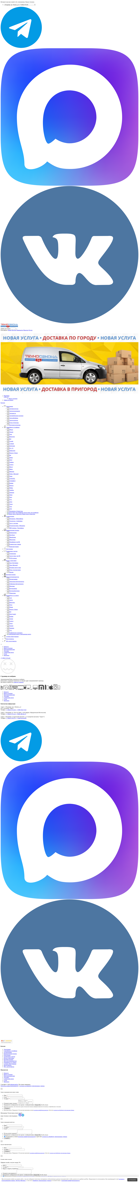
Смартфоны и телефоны (12, 427)
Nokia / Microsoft (13, 474)
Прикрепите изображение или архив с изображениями (19, 1105)
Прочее (11, 572)
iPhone (10, 330)
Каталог (3, 402)
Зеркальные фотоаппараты (16, 581)
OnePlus (11, 490)
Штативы (12, 586)
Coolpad (11, 443)
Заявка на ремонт (8, 400)
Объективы (12, 593)
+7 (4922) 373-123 (11, 714)
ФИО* (5, 1165)
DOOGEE (12, 446)
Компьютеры (13, 532)
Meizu (11, 469)
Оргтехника (9, 549)
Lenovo (11, 464)
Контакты (6, 655)
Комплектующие (14, 546)
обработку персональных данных (42, 1180)
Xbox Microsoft (13, 565)
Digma (11, 607)
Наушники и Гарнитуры (16, 511)
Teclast (11, 618)
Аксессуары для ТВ (14, 556)
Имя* (5, 1125)
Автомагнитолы (13, 408)
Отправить (7, 1108)
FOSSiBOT (12, 481)
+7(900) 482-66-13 (21, 714)
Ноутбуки (12, 535)
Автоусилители (13, 420)
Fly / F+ (11, 448)
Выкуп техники (13, 398)
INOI (10, 460)
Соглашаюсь (132, 1179)
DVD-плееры (13, 558)
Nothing (11, 462)
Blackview (12, 436)
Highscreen (12, 450)
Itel (10, 455)
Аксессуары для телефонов (30, 512)
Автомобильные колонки (16, 415)
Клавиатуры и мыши (15, 544)
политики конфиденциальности (41, 1110)
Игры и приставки (11, 560)
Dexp (10, 605)
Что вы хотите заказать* (10, 1133)
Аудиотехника (10, 516)
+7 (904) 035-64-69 (21, 718)
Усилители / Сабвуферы (15, 521)
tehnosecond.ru (14, 1084)
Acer (10, 598)
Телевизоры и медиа (11, 551)
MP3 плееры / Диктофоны (16, 528)
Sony (10, 497)
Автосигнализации (14, 411)
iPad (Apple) (12, 614)
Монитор (25, 330)
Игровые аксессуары (15, 567)
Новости (6, 646)
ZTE (10, 508)
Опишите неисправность (10, 1173)
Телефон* (5, 1167)
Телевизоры (12, 553)
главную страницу (18, 682)
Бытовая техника (11, 574)
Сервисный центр (9, 652)
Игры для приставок (15, 570)
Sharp (10, 495)
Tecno (11, 504)
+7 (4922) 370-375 (11, 718)
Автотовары (9, 406)
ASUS (11, 600)
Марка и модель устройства (10, 1168)
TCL (10, 499)
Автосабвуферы (13, 418)
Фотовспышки (13, 579)
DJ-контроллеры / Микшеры (17, 525)
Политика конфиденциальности (9, 1086)
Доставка (6, 651)
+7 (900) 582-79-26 (21, 710)
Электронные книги (25, 634)
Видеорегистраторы (14, 425)
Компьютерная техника (12, 530)
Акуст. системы (13, 523)
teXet (10, 502)
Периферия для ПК (14, 542)
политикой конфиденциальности (70, 1180)
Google (11, 441)
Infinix (11, 457)
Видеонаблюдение (14, 591)
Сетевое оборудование (12, 636)
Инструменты (10, 639)
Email (6, 1097)
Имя (5, 1095)
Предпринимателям (9, 649)
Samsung (11, 492)
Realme (11, 483)
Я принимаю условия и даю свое (36, 1136)
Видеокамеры (13, 588)
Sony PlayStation (13, 563)
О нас (5, 654)
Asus (10, 434)
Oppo (10, 476)
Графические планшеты (15, 632)
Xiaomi (11, 432)
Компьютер (20, 330)
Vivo (10, 506)
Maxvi (11, 467)
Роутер (30, 330)
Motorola (11, 471)
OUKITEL (12, 478)
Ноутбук (14, 330)
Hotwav (11, 485)
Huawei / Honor (13, 453)
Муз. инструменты (11, 641)
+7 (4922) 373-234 (11, 710)
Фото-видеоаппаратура (12, 577)
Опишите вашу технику (11, 1103)
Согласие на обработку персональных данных (31, 1086)
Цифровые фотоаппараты (16, 584)
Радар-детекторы (14, 422)
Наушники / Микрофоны (16, 518)
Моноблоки (12, 537)
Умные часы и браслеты (28, 514)
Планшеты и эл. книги (12, 595)
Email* (6, 1128)
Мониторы (12, 539)
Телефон (6, 1098)
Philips (11, 488)
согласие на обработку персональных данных (63, 1110)
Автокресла (12, 413)
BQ (10, 439)
